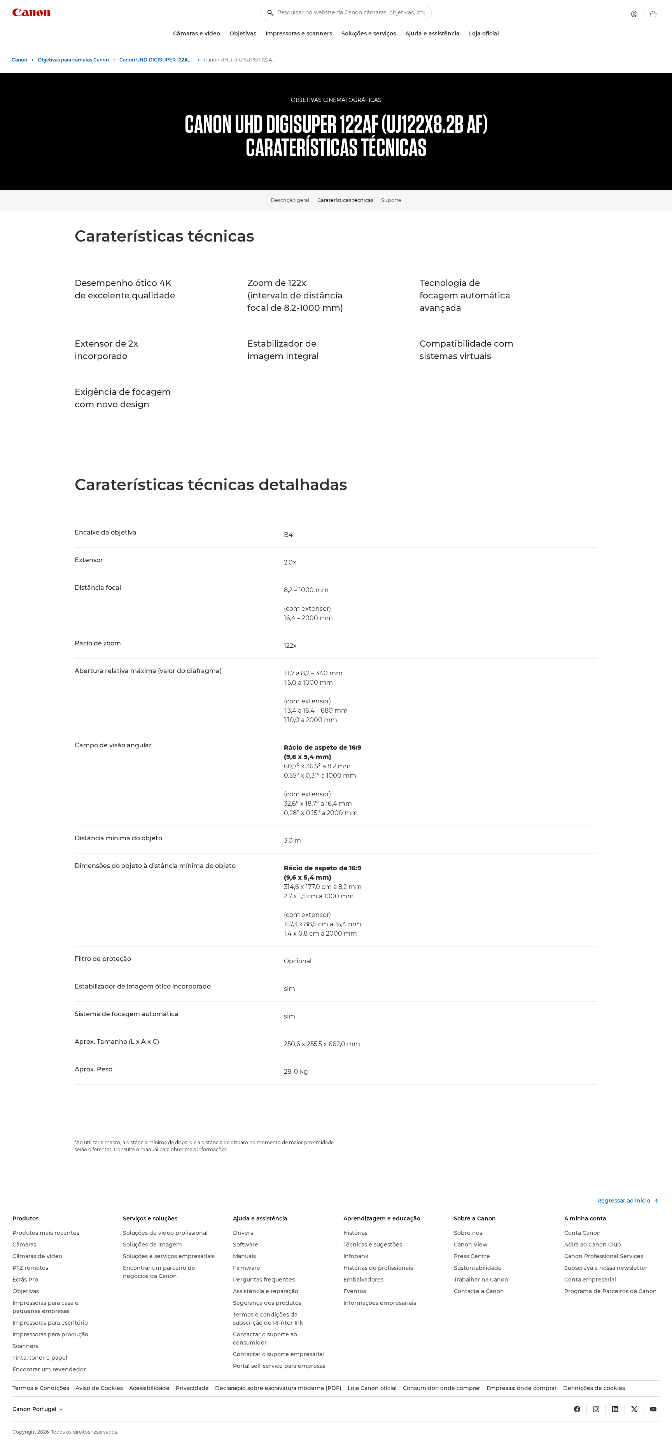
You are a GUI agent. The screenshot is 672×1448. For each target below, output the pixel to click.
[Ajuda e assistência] (463, 34)
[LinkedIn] (615, 1409)
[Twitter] (634, 1409)
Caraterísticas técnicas (345, 200)
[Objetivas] (259, 34)
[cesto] (653, 14)
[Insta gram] (596, 1409)
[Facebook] (577, 1409)
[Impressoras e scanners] (335, 34)
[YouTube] (653, 1409)
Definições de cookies (594, 1388)
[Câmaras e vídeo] (223, 34)
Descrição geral (290, 200)
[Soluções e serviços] (399, 34)
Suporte (391, 200)
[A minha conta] (634, 14)
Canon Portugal (35, 1409)
